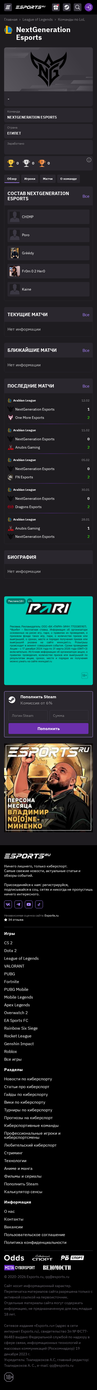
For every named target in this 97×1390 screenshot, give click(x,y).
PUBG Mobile (16, 989)
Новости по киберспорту (28, 1079)
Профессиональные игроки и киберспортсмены (32, 1135)
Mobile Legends (18, 997)
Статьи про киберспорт (26, 1086)
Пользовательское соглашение (34, 1234)
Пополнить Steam (21, 1184)
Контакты (14, 1219)
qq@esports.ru (57, 1276)
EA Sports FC (16, 1020)
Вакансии (13, 1227)
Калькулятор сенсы (23, 1192)
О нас (9, 1211)
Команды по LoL (71, 19)
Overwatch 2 (16, 1012)
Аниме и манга (18, 1168)
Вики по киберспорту (24, 1102)
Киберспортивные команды (31, 1125)
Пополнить (49, 728)
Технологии (15, 1160)
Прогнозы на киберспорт (28, 1118)
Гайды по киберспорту (26, 1094)
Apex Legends (17, 1005)
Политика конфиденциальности (35, 1242)
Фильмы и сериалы (23, 1176)
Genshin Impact (19, 1044)
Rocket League (18, 1036)
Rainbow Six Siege (21, 1028)
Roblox (10, 1051)
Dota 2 (10, 950)
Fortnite (11, 981)
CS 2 (8, 943)
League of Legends (38, 19)
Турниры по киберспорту (28, 1110)
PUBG (9, 974)
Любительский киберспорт (30, 1145)
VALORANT (14, 966)
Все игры (13, 1059)
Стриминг (13, 1153)
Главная (10, 19)
